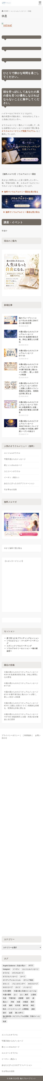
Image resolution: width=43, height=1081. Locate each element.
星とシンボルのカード (13, 465)
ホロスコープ (33, 983)
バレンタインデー (18, 983)
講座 (33, 1009)
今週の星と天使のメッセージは (25, 991)
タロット (6, 983)
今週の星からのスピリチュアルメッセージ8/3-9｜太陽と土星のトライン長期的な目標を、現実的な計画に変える (21, 705)
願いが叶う (19, 1012)
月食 (12, 1002)
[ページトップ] (39, 1077)
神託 (32, 1005)
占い (15, 994)
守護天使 (12, 998)
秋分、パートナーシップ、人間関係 (15, 1009)
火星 (4, 1005)
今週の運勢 (7, 994)
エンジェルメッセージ (18, 11)
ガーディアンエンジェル (11, 980)
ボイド (18, 987)
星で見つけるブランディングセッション (23, 638)
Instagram (6, 969)
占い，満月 (24, 994)
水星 (18, 1002)
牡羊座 (17, 1005)
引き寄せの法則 (10, 489)
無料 (10, 1005)
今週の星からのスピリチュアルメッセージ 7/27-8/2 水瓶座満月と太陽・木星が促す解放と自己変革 (21, 716)
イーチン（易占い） (12, 477)
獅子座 (25, 1005)
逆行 (4, 1012)
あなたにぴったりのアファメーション (19, 483)
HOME (6, 11)
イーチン (16, 969)
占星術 (33, 994)
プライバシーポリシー (11, 735)
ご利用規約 (27, 735)
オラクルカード (18, 973)
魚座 (4, 1021)
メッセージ (27, 987)
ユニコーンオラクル (12, 471)
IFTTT (31, 965)
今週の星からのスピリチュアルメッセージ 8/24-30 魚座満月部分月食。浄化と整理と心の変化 (21, 674)
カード (22, 976)
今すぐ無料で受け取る (13, 548)
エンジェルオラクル (12, 453)
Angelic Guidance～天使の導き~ (14, 965)
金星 (10, 1012)
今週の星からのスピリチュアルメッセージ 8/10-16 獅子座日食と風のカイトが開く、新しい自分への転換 (21, 694)
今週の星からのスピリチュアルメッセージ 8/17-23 (21, 684)
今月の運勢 (7, 991)
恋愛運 (20, 998)
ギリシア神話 (28, 980)
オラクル (6, 973)
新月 (28, 998)
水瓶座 (25, 1002)
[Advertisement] (21, 588)
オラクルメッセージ (10, 976)
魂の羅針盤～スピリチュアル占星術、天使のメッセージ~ (21, 1017)
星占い (5, 1002)
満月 (32, 1002)
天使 (4, 998)
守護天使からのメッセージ (15, 459)
